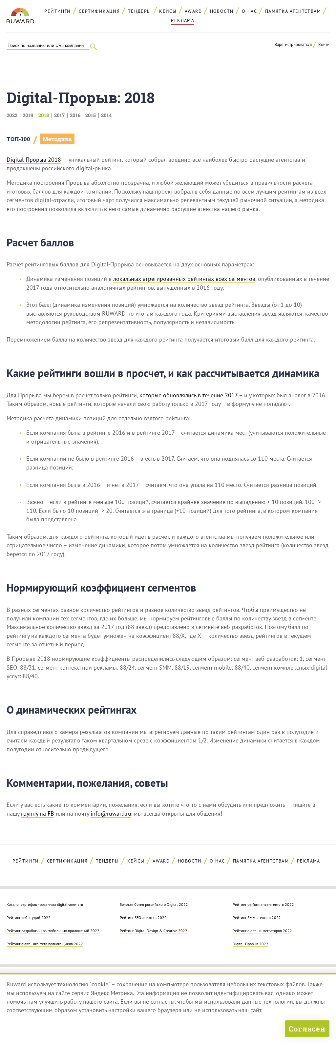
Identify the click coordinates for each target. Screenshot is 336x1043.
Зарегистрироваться (293, 44)
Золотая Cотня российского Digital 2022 (154, 904)
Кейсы (168, 11)
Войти (323, 44)
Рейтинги (57, 11)
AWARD (193, 11)
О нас (249, 11)
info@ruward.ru (111, 813)
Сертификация (99, 11)
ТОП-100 (18, 139)
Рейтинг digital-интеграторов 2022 (262, 930)
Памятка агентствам (293, 11)
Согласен (307, 1028)
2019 (28, 115)
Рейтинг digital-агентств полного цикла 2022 (45, 943)
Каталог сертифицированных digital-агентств (45, 904)
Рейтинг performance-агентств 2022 (263, 904)
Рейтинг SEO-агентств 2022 (143, 917)
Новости (222, 11)
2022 (12, 115)
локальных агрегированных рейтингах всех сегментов (184, 278)
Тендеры (139, 11)
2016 (75, 115)
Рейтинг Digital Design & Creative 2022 (153, 930)
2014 (106, 115)
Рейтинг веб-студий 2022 (29, 917)
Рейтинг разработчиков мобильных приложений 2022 (53, 930)
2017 (59, 115)
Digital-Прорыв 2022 (250, 943)
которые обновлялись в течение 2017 (188, 395)
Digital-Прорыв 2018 (34, 159)
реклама (182, 20)
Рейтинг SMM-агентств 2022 (257, 917)
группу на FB (37, 813)
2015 (90, 115)
